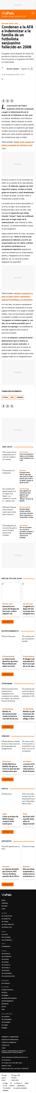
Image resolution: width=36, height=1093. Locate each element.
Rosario (4, 906)
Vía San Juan (7, 23)
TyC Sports (7, 1088)
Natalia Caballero (13, 69)
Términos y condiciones (10, 1037)
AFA (16, 23)
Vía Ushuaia (6, 983)
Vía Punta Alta (7, 927)
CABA (3, 909)
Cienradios (21, 1085)
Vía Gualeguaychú (8, 976)
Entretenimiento (8, 1001)
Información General (9, 998)
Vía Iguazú (5, 959)
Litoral (4, 951)
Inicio (3, 900)
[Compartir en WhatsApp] (7, 101)
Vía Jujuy (5, 934)
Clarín (5, 1083)
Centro (4, 913)
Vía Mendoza (6, 946)
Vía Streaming (7, 1019)
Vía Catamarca (7, 940)
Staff (4, 1048)
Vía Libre (5, 1025)
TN (11, 1083)
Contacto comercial (9, 1042)
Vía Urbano (6, 1016)
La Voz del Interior (20, 1088)
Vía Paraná (5, 970)
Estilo (4, 1006)
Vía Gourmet (6, 1022)
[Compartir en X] (12, 101)
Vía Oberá (5, 962)
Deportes (5, 1004)
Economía (5, 995)
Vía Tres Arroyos (8, 924)
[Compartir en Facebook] (3, 101)
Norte (4, 931)
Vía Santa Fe (6, 965)
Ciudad (12, 1085)
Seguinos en (25, 69)
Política (4, 992)
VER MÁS (6, 622)
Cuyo (3, 943)
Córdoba (5, 903)
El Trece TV (18, 1083)
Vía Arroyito (6, 919)
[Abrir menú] (32, 13)
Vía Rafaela (6, 967)
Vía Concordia (7, 973)
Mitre (27, 1083)
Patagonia (5, 980)
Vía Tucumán (6, 937)
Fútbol (5, 397)
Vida (3, 1009)
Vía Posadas (6, 953)
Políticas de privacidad (10, 1039)
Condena (19, 397)
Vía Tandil (5, 921)
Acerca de (5, 1045)
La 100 (5, 1085)
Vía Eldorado (6, 956)
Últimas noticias (7, 990)
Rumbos (4, 1028)
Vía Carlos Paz (7, 916)
